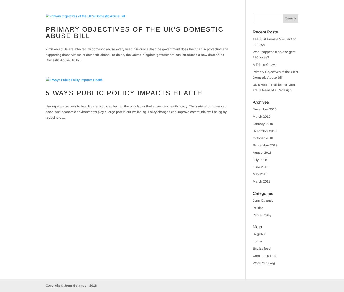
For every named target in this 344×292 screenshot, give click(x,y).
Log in (257, 241)
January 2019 (263, 124)
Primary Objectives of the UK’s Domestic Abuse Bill (134, 33)
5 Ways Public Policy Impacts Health (124, 93)
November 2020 (265, 109)
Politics (258, 208)
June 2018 (260, 167)
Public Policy (262, 215)
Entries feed (262, 248)
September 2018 (265, 145)
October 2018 (263, 138)
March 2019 (262, 116)
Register (259, 234)
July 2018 (260, 160)
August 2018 (262, 152)
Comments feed (264, 256)
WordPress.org (264, 263)
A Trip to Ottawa (265, 64)
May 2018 (260, 174)
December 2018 (265, 131)
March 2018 (262, 181)
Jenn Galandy (263, 200)
